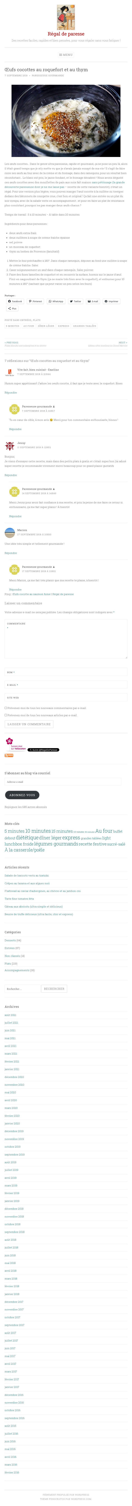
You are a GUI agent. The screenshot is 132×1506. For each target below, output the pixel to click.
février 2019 (12, 1193)
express (63, 326)
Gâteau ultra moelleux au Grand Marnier (107, 344)
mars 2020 (11, 1108)
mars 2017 (11, 1371)
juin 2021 (10, 1030)
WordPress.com (81, 1499)
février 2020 (12, 1115)
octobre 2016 (12, 1410)
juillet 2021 (11, 1022)
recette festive (93, 844)
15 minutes (62, 831)
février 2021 (12, 1061)
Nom (11, 672)
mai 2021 (10, 1038)
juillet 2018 (11, 1247)
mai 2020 (10, 1092)
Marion (22, 530)
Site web (13, 697)
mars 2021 (11, 1053)
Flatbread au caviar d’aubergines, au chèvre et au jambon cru (43, 891)
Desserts (10, 940)
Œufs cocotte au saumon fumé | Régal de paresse (43, 594)
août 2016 (10, 1425)
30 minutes (90, 832)
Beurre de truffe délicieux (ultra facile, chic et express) (39, 914)
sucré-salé (116, 844)
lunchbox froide (19, 844)
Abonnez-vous (22, 795)
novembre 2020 (14, 1084)
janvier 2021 (12, 1069)
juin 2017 (10, 1348)
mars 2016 (11, 1464)
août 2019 (10, 1162)
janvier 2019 (12, 1201)
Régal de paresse (66, 34)
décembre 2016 (14, 1395)
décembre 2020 (14, 1077)
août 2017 (10, 1333)
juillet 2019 (11, 1170)
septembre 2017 (14, 1325)
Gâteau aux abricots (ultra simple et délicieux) (34, 906)
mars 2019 (11, 1185)
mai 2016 (10, 1449)
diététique (27, 837)
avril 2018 (10, 1270)
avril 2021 (10, 1046)
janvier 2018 (12, 1294)
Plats (37, 320)
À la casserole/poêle (25, 850)
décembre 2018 (14, 1208)
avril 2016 (10, 1457)
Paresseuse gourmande (48, 75)
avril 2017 (10, 1363)
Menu (68, 55)
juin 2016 (10, 1441)
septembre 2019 (15, 1154)
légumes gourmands (56, 844)
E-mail (12, 685)
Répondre (11, 392)
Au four (28, 326)
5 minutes (12, 326)
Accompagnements (17, 970)
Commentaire (15, 625)
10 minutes (38, 830)
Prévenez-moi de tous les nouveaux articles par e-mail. (42, 715)
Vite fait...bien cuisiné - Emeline (38, 369)
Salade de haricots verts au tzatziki (27, 875)
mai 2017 (10, 1356)
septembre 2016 (15, 1418)
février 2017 (12, 1379)
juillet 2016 (11, 1433)
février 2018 (12, 1286)
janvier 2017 (12, 1387)
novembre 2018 (14, 1216)
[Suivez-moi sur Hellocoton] (16, 750)
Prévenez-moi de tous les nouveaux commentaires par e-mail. (47, 708)
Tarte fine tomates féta (19, 898)
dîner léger (46, 326)
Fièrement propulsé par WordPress (66, 1494)
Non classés (12, 956)
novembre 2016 (14, 1402)
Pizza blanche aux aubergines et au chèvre (25, 344)
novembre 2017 (14, 1309)
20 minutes (79, 831)
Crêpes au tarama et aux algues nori (27, 883)
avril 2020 (11, 1100)
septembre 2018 (15, 1232)
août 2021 (10, 1015)
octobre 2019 (12, 1146)
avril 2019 (10, 1177)
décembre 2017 (14, 1301)
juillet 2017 (11, 1340)
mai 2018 (10, 1263)
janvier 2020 (12, 1123)
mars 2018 (11, 1278)
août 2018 (10, 1239)
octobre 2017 (12, 1317)
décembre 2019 (14, 1131)
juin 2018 (10, 1255)
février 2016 (12, 1472)
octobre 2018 (12, 1224)
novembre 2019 (14, 1139)
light (106, 837)
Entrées (25, 320)
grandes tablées (84, 326)
